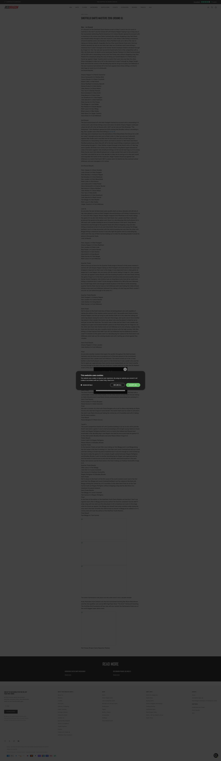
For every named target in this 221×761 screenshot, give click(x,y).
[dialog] (110, 380)
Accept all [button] (133, 385)
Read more (110, 380)
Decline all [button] (117, 385)
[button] (86, 385)
